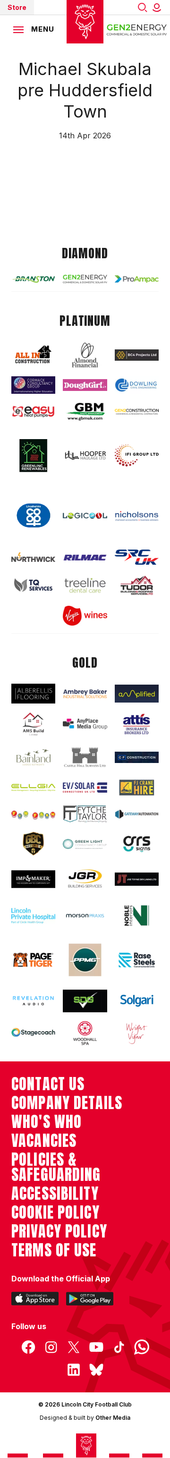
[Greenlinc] (33, 455)
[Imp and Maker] (33, 879)
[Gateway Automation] (137, 814)
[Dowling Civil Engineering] (137, 385)
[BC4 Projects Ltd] (137, 355)
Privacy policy (59, 1231)
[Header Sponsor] (137, 29)
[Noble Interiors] (137, 915)
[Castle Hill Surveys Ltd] (85, 757)
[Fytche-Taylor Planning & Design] (85, 814)
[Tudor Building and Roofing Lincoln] (137, 585)
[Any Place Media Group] (85, 724)
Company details (66, 1102)
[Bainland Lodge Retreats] (33, 757)
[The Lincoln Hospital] (33, 916)
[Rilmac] (85, 557)
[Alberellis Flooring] (33, 693)
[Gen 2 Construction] (137, 412)
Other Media (112, 1417)
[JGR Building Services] (85, 879)
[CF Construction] (137, 757)
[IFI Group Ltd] (137, 455)
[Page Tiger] (33, 959)
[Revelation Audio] (33, 1001)
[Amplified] (137, 694)
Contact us (48, 1084)
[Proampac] (137, 279)
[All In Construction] (33, 354)
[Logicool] (85, 516)
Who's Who (46, 1121)
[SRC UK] (137, 557)
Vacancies (43, 1140)
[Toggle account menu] (158, 7)
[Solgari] (137, 1001)
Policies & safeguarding (56, 1167)
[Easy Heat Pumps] (33, 412)
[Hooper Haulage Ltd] (85, 456)
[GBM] (85, 411)
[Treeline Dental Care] (85, 585)
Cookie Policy (55, 1212)
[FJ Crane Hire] (137, 788)
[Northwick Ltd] (33, 557)
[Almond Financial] (85, 355)
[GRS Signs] (137, 844)
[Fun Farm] (33, 814)
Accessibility (55, 1193)
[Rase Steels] (137, 959)
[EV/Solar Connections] (85, 787)
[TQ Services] (33, 585)
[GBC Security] (33, 844)
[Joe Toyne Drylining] (137, 879)
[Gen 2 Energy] (85, 279)
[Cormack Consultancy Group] (33, 385)
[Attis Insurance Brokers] (137, 724)
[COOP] (33, 515)
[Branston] (33, 279)
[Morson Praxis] (85, 916)
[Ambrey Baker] (85, 693)
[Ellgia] (33, 788)
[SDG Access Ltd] (85, 1001)
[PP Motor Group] (85, 960)
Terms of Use (54, 1250)
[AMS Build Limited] (33, 724)
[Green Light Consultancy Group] (85, 844)
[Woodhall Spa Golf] (85, 1033)
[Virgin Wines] (85, 616)
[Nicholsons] (137, 515)
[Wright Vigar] (137, 1033)
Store (17, 7)
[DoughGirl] (85, 385)
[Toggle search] (142, 7)
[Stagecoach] (33, 1033)
